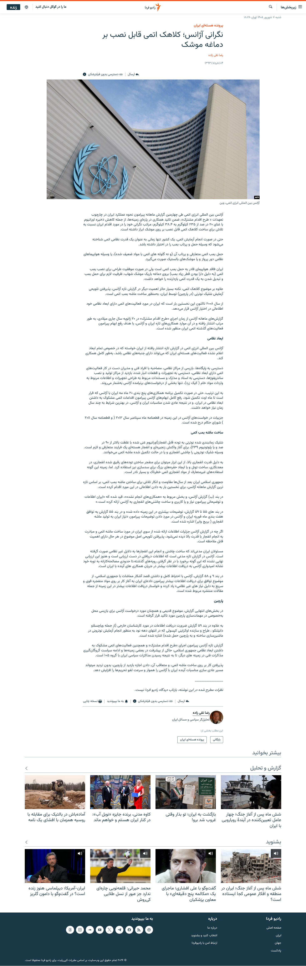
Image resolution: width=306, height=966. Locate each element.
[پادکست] (26, 7)
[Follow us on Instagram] (80, 930)
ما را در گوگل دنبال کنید (50, 7)
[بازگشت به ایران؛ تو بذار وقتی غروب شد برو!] (185, 792)
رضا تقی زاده (215, 55)
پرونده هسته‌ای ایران (208, 25)
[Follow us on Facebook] (129, 930)
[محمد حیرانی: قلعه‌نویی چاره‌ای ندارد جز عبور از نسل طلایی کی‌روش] (120, 866)
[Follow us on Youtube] (100, 930)
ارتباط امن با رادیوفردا (204, 943)
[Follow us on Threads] (70, 930)
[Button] (133, 74)
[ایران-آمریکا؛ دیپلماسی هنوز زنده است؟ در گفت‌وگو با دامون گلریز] (55, 866)
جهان (278, 943)
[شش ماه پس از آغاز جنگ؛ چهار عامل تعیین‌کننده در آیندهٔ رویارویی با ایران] (251, 792)
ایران (278, 936)
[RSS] (139, 930)
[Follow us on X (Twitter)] (109, 930)
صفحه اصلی (273, 928)
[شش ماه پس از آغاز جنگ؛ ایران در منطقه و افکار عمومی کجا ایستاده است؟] (251, 866)
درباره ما (212, 928)
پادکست (276, 951)
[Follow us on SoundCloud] (90, 930)
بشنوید (273, 842)
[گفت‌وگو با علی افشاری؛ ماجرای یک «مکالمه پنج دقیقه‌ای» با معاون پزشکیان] (185, 866)
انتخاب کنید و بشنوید (204, 936)
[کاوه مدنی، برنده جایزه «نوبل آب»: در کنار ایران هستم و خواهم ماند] (120, 792)
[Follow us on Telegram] (119, 930)
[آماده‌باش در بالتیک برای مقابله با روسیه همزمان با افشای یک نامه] (55, 792)
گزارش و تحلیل (265, 768)
